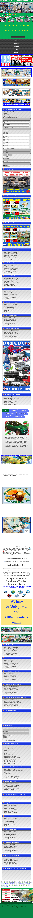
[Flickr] (27, 717)
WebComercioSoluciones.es (7, 905)
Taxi (6, 410)
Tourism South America (9, 307)
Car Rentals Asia (8, 298)
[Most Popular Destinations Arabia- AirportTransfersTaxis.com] (16, 76)
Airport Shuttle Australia (10, 332)
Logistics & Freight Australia (11, 338)
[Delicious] (4, 717)
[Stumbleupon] (14, 717)
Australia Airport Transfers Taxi (11, 330)
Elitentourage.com (27, 905)
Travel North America (9, 322)
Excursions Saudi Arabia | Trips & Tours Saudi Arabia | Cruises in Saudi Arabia (16, 574)
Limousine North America (10, 323)
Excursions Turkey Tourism (11, 860)
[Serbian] (22, 885)
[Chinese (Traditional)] (16, 882)
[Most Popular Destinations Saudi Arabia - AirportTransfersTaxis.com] (16, 632)
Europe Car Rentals (9, 402)
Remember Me (6, 735)
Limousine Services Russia (11, 850)
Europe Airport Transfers (10, 397)
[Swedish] (2, 886)
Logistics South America (10, 306)
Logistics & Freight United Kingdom (13, 707)
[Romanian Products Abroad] (17, 105)
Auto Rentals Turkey (9, 865)
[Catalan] (13, 882)
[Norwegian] (10, 885)
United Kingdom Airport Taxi (11, 699)
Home (16, 40)
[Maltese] (7, 885)
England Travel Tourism (10, 756)
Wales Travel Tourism (9, 760)
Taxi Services (7, 773)
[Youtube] (14, 714)
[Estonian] (30, 882)
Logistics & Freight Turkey (10, 859)
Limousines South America (10, 309)
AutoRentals (22, 413)
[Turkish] (5, 886)
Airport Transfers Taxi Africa (11, 252)
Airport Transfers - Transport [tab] (11, 112)
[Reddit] (11, 717)
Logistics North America (10, 319)
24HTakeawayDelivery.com (6, 906)
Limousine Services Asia (10, 297)
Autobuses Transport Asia (10, 294)
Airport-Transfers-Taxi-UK (10, 763)
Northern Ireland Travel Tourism (12, 757)
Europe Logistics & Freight (10, 404)
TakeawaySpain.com (16, 906)
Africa (3, 586)
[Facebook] (4, 714)
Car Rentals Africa (8, 259)
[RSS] (21, 717)
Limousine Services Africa (10, 258)
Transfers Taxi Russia (9, 844)
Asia (12, 586)
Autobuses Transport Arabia (11, 268)
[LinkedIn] (27, 714)
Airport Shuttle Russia (9, 847)
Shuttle (14, 410)
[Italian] (22, 883)
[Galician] (4, 883)
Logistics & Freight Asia (10, 293)
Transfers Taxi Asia (8, 291)
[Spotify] (24, 717)
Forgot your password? (10, 740)
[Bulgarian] (10, 882)
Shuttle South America (9, 312)
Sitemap (6, 753)
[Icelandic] (17, 883)
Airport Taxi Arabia (8, 265)
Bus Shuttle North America (10, 320)
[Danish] (25, 882)
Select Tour (5, 132)
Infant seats (6, 142)
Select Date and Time (8, 148)
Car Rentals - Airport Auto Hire (11, 776)
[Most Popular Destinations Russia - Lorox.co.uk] (17, 246)
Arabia (8, 586)
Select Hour (6, 121)
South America (13, 587)
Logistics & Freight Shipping (11, 778)
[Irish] (19, 883)
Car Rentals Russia (8, 852)
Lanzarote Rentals (16, 907)
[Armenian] (5, 882)
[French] (2, 883)
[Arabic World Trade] (16, 463)
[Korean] (26, 883)
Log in (4, 737)
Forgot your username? (10, 738)
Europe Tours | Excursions (10, 399)
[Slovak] (24, 885)
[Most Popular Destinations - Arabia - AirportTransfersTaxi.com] (17, 219)
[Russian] (20, 885)
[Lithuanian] (2, 885)
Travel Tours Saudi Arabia (10, 281)
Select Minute (6, 124)
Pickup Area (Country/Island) (10, 117)
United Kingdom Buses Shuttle (11, 701)
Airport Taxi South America (10, 304)
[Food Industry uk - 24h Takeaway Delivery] (17, 85)
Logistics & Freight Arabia (10, 266)
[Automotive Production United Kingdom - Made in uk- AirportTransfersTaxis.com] (17, 390)
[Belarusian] (8, 882)
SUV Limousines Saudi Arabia (11, 282)
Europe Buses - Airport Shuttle (11, 398)
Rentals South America (9, 310)
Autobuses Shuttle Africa (10, 255)
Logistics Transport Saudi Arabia (12, 280)
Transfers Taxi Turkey (9, 857)
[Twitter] (7, 714)
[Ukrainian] (7, 886)
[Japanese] (24, 883)
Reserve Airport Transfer (10, 749)
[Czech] (23, 882)
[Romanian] (17, 885)
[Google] (11, 714)
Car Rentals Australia (9, 335)
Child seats (5, 145)
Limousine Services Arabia (10, 271)
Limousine (23, 410)
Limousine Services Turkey (11, 863)
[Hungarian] (14, 883)
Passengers (6, 158)
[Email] (17, 717)
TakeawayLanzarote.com (26, 906)
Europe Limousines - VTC (10, 401)
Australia (18, 586)
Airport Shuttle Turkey (9, 862)
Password (5, 731)
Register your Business (9, 751)
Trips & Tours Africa (9, 256)
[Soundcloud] (17, 714)
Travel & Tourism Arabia (10, 269)
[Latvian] (29, 883)
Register (16, 46)
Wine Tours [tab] (6, 114)
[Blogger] (7, 717)
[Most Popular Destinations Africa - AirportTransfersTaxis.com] (16, 503)
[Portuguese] (15, 885)
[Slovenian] (27, 885)
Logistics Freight (18, 416)
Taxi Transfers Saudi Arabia (11, 278)
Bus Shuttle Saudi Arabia (10, 285)
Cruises (7, 416)
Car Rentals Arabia (8, 272)
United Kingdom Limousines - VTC (12, 704)
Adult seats (5, 133)
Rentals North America (9, 325)
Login (16, 49)
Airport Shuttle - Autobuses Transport (13, 770)
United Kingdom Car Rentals (11, 705)
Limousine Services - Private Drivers (13, 775)
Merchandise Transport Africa (11, 253)
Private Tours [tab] (7, 116)
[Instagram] (21, 714)
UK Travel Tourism (8, 754)
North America (26, 586)
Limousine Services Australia (11, 336)
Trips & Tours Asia (8, 296)
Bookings (16, 43)
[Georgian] (7, 883)
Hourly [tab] (5, 113)
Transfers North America (10, 317)
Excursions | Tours (9, 413)
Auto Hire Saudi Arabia (9, 284)
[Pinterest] (24, 714)
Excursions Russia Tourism (11, 849)
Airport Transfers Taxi (9, 769)
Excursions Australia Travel (11, 333)
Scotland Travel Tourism (10, 759)
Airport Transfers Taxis (18, 905)
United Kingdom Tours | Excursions (13, 702)
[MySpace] (4, 720)
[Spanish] (29, 885)
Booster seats (6, 139)
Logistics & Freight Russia (10, 846)
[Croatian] (20, 882)
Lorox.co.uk (26, 904)
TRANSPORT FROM (8, 127)
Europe (21, 587)
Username (5, 728)
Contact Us (16, 52)
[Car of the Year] (17, 192)
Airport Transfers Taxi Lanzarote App (13, 762)
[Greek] (12, 883)
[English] (2, 882)
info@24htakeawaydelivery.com (10, 552)
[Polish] (13, 885)
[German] (9, 883)
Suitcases (5, 136)
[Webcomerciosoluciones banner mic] (17, 95)
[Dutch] (28, 882)
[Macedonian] (4, 885)
